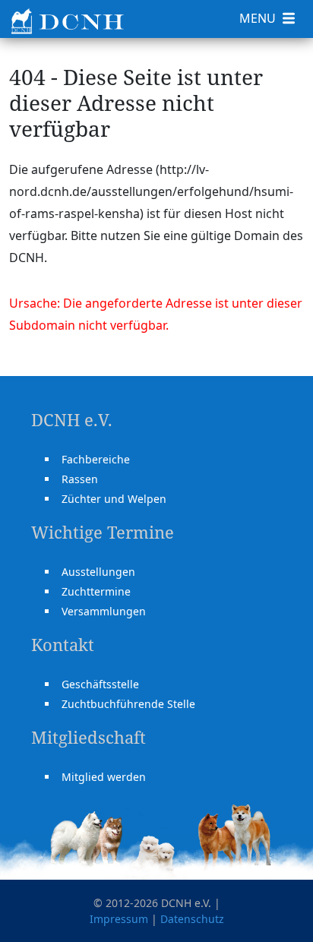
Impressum (119, 919)
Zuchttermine (96, 591)
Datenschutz (192, 919)
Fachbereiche (96, 459)
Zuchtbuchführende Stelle (128, 704)
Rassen (80, 479)
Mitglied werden (104, 777)
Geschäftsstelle (100, 684)
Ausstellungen (98, 571)
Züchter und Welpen (114, 499)
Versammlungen (104, 611)
